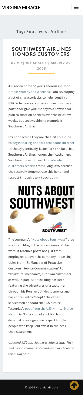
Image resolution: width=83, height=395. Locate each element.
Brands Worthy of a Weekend (29, 92)
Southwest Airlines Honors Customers (41, 51)
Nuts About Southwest (48, 239)
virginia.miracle (32, 63)
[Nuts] (41, 211)
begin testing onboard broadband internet (43, 143)
